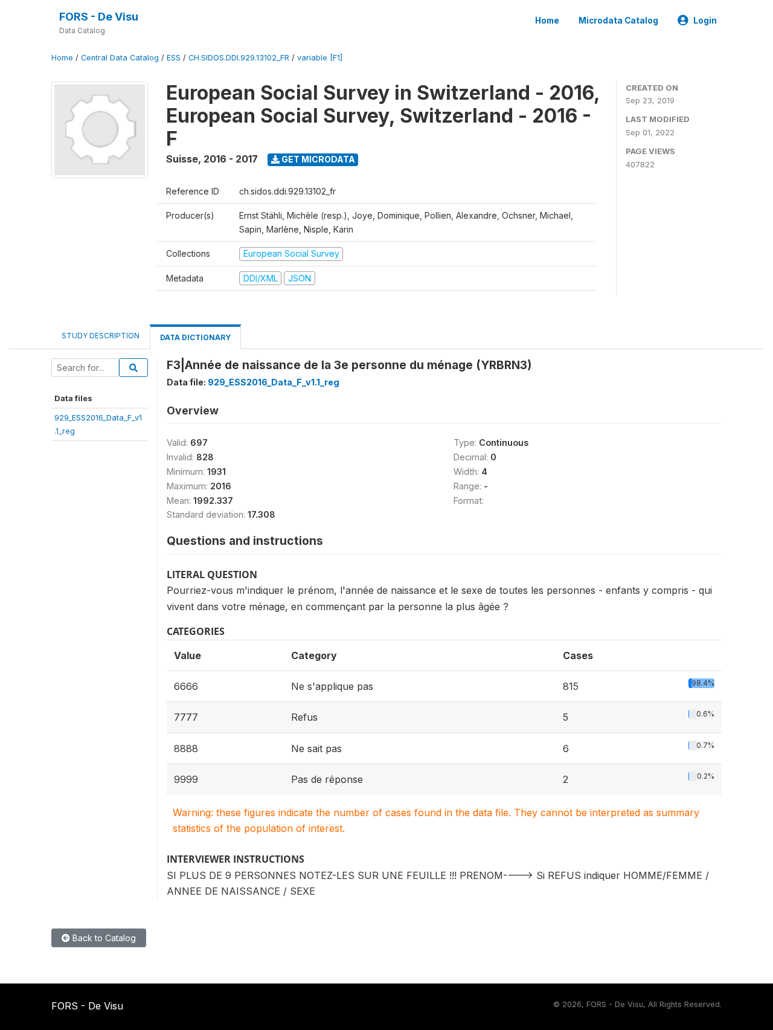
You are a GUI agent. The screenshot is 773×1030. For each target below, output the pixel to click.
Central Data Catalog (120, 57)
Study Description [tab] (101, 335)
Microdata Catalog (618, 20)
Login (705, 20)
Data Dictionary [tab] (195, 337)
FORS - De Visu (98, 16)
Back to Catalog (103, 938)
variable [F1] (319, 57)
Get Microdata (317, 159)
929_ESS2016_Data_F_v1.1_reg (273, 382)
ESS (174, 57)
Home (547, 20)
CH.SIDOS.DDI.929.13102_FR (238, 57)
